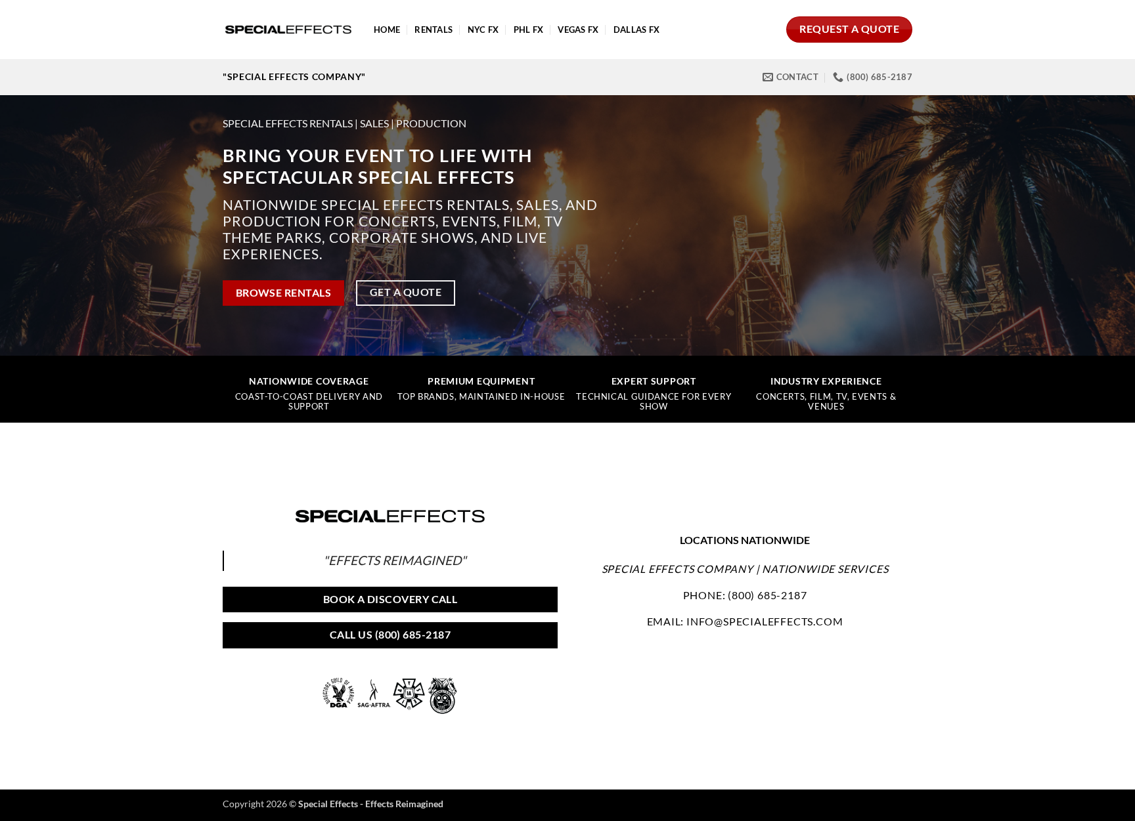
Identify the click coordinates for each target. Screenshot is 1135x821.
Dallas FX (636, 29)
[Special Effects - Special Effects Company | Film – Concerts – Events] (288, 29)
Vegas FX (578, 29)
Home (387, 29)
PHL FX (529, 29)
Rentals (433, 29)
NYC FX (483, 29)
